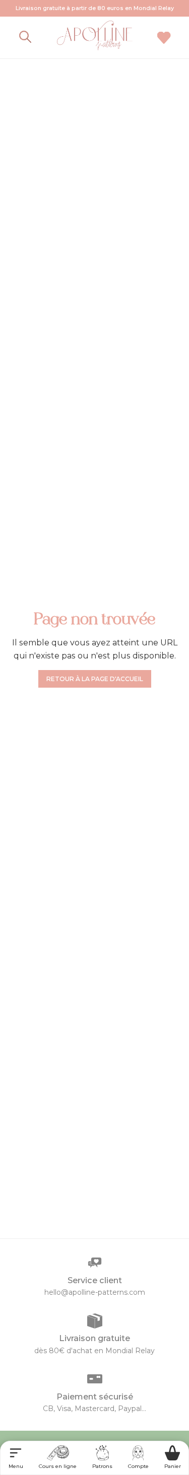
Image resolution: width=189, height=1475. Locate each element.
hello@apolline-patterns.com (94, 1292)
